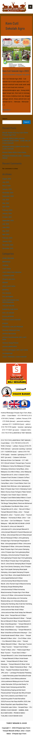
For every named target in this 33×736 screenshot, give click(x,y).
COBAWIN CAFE (8, 276)
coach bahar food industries (11, 272)
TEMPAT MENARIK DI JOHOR (16, 723)
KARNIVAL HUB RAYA (10, 309)
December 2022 (7, 245)
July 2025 (5, 182)
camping (5, 265)
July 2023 (5, 224)
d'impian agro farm (8, 279)
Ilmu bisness (6, 293)
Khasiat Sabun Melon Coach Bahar (14, 152)
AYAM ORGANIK (8, 258)
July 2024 (5, 199)
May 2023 (5, 231)
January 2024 (7, 213)
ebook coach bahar (8, 286)
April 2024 (5, 206)
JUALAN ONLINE (8, 306)
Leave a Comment (8, 75)
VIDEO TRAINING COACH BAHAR (14, 357)
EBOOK (5, 282)
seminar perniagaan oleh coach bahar (15, 350)
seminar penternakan (9, 346)
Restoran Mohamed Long (11, 330)
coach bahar (6, 269)
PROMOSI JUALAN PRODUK (12, 327)
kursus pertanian (8, 316)
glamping (5, 289)
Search (4, 119)
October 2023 (7, 217)
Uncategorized (7, 353)
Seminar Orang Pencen (10, 343)
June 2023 (5, 227)
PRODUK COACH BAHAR (11, 320)
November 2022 (7, 248)
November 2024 (7, 193)
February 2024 (7, 210)
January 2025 (7, 189)
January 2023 (7, 241)
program (19, 75)
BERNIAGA (6, 262)
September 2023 (8, 220)
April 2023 (5, 234)
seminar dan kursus (9, 333)
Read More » (6, 109)
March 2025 (6, 186)
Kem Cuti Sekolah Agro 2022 (15, 70)
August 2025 (6, 179)
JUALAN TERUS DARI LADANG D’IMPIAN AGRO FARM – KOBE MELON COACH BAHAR (16, 141)
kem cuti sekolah (8, 313)
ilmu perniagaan (7, 296)
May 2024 (5, 203)
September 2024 (8, 196)
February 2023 (7, 238)
